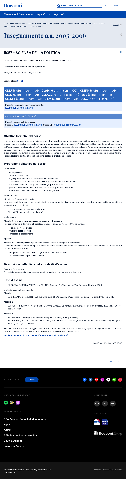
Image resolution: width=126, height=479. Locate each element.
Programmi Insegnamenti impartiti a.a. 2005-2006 (85, 23)
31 (22, 81)
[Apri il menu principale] (120, 5)
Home (6, 23)
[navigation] (63, 14)
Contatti (116, 25)
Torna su (112, 362)
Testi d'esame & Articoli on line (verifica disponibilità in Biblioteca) (36, 335)
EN (105, 5)
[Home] (13, 5)
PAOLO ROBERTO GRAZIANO (19, 108)
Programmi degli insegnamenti (37, 23)
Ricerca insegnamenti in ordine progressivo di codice (23, 26)
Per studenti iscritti (17, 23)
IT (110, 5)
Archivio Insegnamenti (58, 23)
